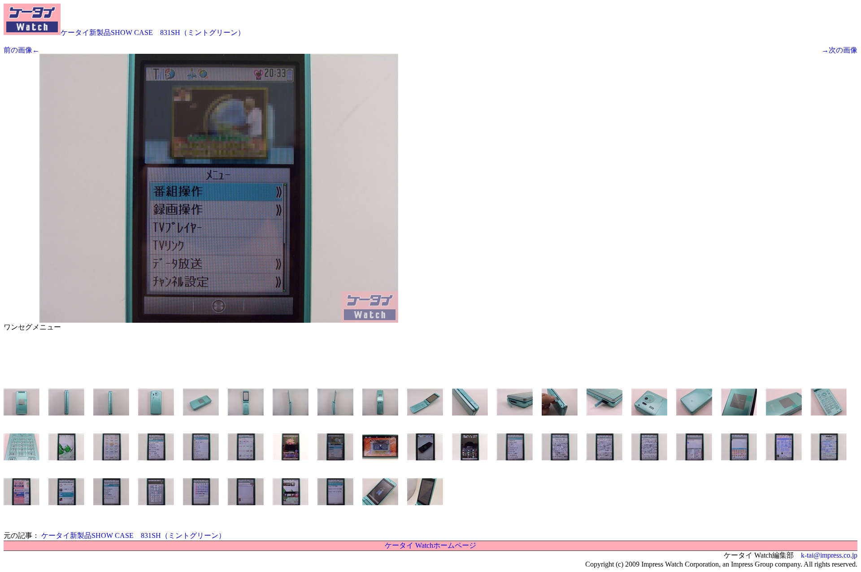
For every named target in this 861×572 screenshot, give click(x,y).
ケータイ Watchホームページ (430, 545)
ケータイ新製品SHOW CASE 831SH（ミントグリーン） (153, 32)
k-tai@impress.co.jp (829, 555)
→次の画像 (839, 50)
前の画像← (21, 50)
